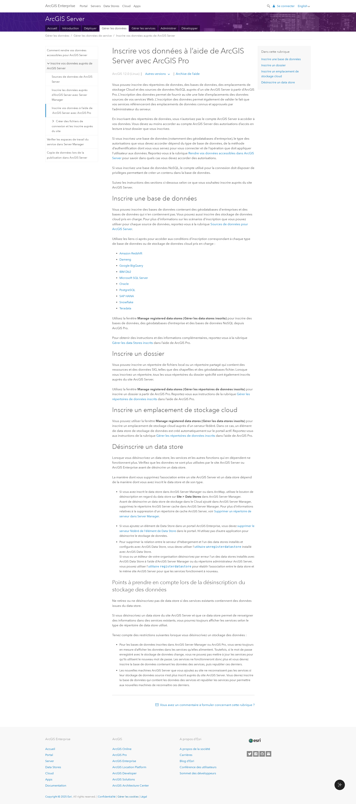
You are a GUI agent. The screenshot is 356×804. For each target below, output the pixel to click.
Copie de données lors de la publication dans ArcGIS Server (67, 155)
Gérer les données (114, 28)
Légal (144, 796)
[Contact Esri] (268, 754)
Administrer (168, 28)
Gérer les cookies (128, 796)
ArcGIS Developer (124, 773)
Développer (190, 28)
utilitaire (217, 547)
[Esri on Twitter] (249, 754)
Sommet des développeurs (198, 773)
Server (49, 761)
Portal (84, 6)
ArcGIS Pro (119, 755)
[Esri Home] (254, 740)
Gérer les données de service (93, 35)
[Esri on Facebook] (256, 754)
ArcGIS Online (121, 749)
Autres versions (155, 74)
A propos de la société (195, 749)
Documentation (55, 785)
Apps (137, 6)
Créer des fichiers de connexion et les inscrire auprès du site (72, 126)
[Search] (269, 6)
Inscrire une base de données (281, 59)
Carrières (186, 755)
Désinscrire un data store (278, 82)
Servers (96, 6)
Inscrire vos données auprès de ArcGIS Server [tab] (69, 66)
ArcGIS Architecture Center (130, 785)
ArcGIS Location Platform (129, 767)
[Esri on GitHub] (262, 754)
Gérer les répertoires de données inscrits (185, 435)
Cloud (126, 6)
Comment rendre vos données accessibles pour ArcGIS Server (67, 53)
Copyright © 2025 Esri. (58, 796)
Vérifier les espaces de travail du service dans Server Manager (68, 142)
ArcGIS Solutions (123, 779)
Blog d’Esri (187, 761)
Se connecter (286, 6)
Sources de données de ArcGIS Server (72, 79)
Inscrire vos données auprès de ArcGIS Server (145, 35)
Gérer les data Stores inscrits (132, 343)
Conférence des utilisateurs (198, 767)
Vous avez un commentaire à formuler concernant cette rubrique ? (207, 705)
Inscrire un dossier (273, 65)
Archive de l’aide (187, 74)
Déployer (90, 28)
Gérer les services (143, 28)
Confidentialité (107, 796)
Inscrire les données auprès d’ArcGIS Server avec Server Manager (70, 95)
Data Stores (111, 6)
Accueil (52, 28)
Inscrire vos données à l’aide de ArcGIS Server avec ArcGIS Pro (72, 110)
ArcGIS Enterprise (60, 6)
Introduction (70, 28)
